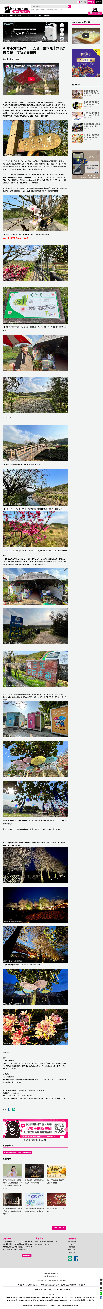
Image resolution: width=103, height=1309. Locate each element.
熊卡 (37, 10)
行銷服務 (63, 1280)
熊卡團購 (47, 15)
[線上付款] (100, 1287)
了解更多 (26, 1255)
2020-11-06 (91, 138)
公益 (29, 15)
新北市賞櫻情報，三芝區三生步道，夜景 (17, 1152)
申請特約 (91, 2)
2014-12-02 (91, 104)
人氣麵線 (50, 10)
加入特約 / (48, 1280)
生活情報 (18, 15)
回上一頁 (58, 1228)
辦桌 (55, 10)
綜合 (3, 15)
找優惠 (43, 10)
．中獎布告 (71, 1244)
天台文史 (62, 10)
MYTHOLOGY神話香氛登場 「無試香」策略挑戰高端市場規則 (12, 1211)
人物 (35, 15)
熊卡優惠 (83, 2)
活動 (24, 15)
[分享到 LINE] (100, 1293)
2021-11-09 (91, 94)
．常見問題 (71, 1247)
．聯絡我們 (71, 1249)
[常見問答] (100, 1279)
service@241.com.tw (42, 1244)
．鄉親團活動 (72, 1241)
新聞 (40, 15)
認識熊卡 (40, 1280)
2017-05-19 (92, 126)
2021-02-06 (91, 116)
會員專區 (98, 2)
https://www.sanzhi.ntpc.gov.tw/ (35, 1090)
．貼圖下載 (71, 1252)
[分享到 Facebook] (100, 1297)
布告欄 (11, 15)
